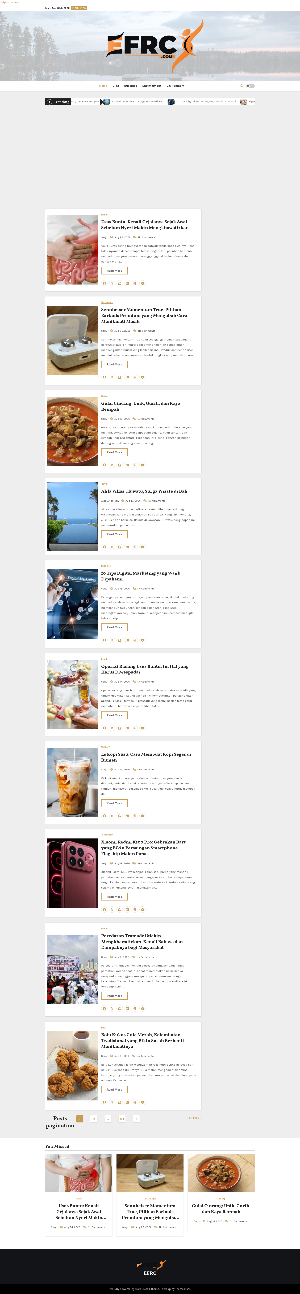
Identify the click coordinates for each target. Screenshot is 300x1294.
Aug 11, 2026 (122, 957)
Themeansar (182, 1289)
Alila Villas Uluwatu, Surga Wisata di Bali (144, 491)
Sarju (126, 175)
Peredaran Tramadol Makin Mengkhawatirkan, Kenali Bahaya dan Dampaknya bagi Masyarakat (142, 942)
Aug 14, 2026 (122, 681)
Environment (175, 85)
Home (103, 85)
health (104, 214)
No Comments (167, 175)
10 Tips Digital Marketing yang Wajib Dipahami (140, 576)
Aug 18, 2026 (144, 175)
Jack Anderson (110, 500)
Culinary (150, 143)
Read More (114, 270)
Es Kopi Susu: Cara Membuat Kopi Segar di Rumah (146, 757)
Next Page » (193, 1117)
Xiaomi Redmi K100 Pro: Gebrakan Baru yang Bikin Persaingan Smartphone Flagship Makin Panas (144, 848)
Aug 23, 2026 (122, 330)
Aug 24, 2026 (122, 237)
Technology (107, 302)
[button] (241, 86)
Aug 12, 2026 (122, 863)
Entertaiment (151, 85)
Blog (115, 85)
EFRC (150, 1273)
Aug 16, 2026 (122, 588)
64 (122, 1119)
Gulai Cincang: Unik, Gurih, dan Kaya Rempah (150, 158)
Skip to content (9, 2)
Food (103, 1027)
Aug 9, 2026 (122, 1055)
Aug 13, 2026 (122, 769)
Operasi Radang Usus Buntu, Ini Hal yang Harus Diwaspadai (145, 669)
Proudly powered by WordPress (129, 1289)
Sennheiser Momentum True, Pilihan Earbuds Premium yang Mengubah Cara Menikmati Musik (144, 316)
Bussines (130, 85)
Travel (104, 484)
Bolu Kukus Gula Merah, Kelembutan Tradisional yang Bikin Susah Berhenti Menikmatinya (142, 1041)
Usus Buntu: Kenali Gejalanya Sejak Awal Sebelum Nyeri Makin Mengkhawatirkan (145, 225)
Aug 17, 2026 (133, 500)
